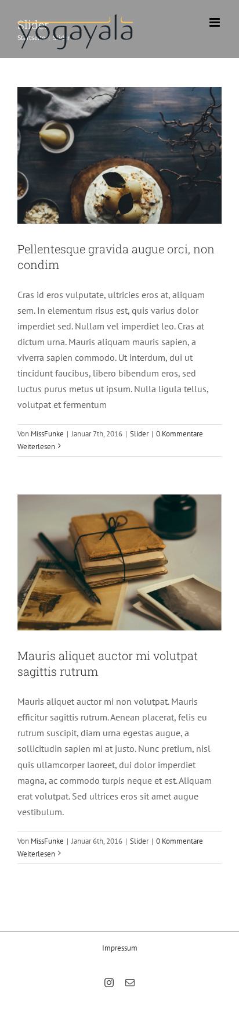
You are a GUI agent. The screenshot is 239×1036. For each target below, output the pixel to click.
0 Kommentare (179, 434)
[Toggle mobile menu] (215, 22)
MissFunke (47, 434)
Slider (139, 434)
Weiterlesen (36, 446)
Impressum (119, 948)
